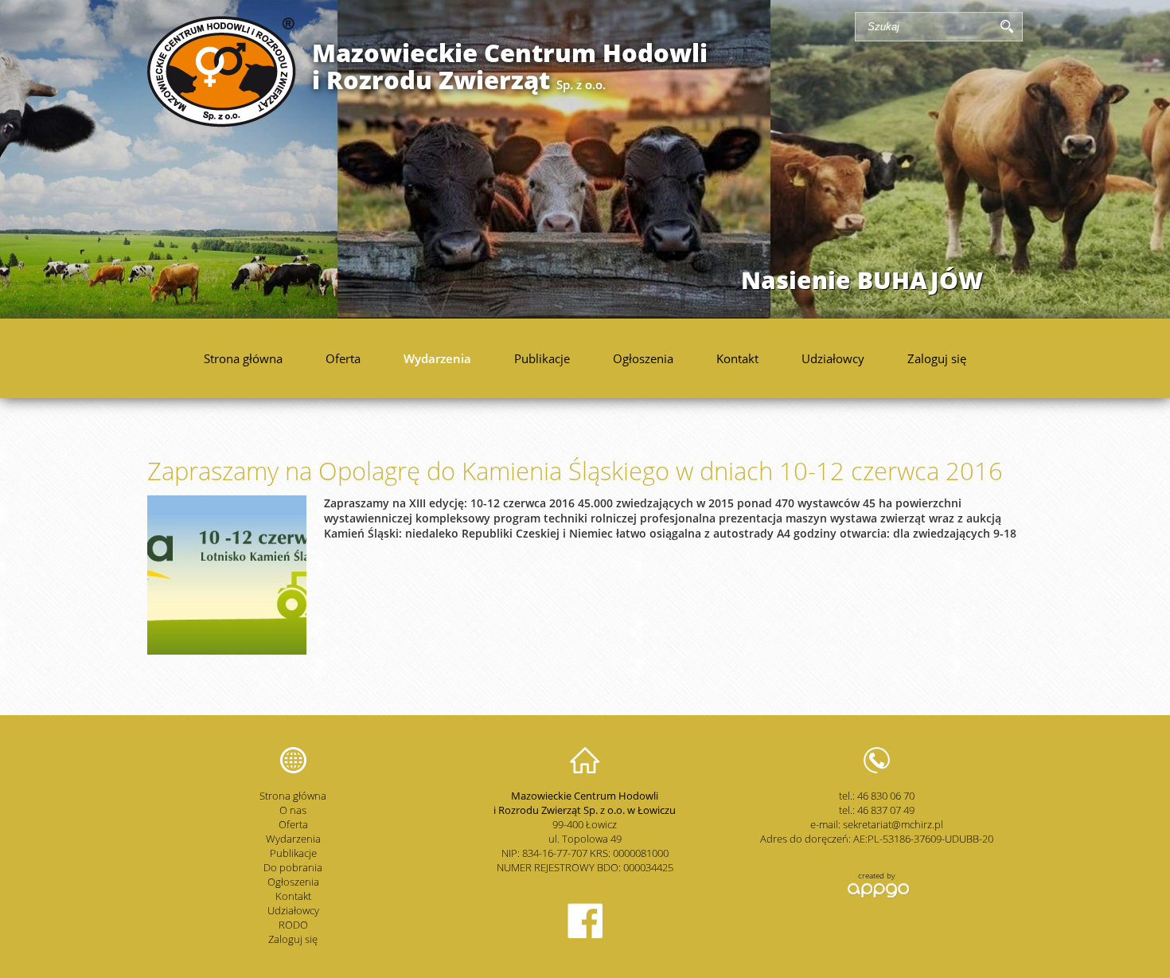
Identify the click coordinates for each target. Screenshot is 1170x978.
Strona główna (243, 358)
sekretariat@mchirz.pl (893, 824)
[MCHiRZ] (221, 123)
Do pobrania (292, 867)
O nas (292, 810)
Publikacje (542, 358)
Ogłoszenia (643, 358)
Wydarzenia (437, 358)
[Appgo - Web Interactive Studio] (877, 896)
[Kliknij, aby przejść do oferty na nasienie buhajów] (585, 159)
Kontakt (737, 358)
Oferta (343, 358)
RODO (293, 924)
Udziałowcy (832, 358)
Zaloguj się (936, 358)
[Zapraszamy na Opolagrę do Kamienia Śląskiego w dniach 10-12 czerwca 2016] (226, 650)
